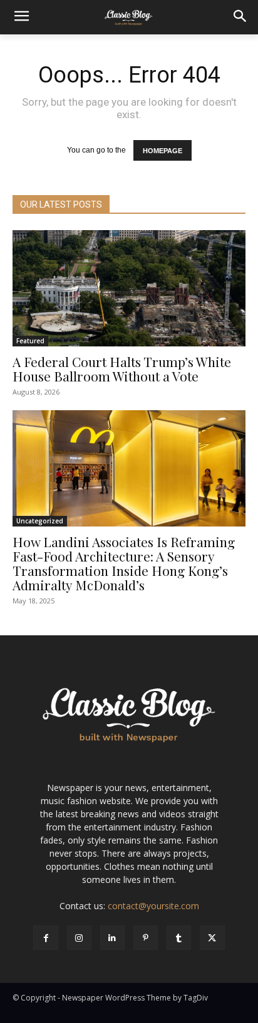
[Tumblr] (179, 937)
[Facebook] (45, 937)
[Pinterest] (145, 937)
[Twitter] (212, 937)
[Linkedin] (112, 937)
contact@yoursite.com (153, 906)
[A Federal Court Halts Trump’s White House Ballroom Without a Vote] (129, 288)
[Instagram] (79, 937)
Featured (30, 340)
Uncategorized (39, 521)
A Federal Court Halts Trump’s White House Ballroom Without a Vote (122, 369)
